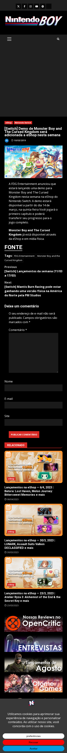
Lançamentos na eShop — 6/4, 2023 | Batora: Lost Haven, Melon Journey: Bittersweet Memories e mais (33, 467)
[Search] (58, 38)
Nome (8, 381)
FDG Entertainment (24, 255)
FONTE (13, 247)
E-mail (8, 399)
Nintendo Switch (23, 122)
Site (6, 416)
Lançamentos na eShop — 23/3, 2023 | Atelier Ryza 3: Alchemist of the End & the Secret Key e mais (33, 573)
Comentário (18, 330)
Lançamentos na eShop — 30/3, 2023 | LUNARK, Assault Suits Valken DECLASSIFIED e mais (33, 520)
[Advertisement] (33, 81)
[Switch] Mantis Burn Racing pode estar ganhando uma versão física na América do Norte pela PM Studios (33, 288)
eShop (9, 122)
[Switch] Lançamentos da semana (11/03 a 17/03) (33, 271)
